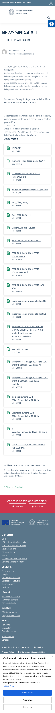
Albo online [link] (38, 647)
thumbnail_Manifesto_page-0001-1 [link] (29, 160)
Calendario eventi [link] (9, 631)
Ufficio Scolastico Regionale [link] (14, 542)
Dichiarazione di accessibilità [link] (31, 652)
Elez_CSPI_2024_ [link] (20, 202)
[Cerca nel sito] (49, 18)
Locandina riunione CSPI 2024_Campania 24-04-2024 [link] (25, 414)
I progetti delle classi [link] (11, 615)
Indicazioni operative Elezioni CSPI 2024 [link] (30, 189)
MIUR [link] (4, 539)
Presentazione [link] (8, 571)
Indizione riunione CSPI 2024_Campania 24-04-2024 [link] (25, 398)
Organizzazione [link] (8, 584)
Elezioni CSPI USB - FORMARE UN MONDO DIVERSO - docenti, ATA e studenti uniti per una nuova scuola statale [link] (27, 331)
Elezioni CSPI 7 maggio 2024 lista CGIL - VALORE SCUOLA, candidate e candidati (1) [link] (30, 381)
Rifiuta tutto (27, 707)
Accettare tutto (27, 692)
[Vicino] (52, 656)
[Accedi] (51, 3)
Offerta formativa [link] (9, 612)
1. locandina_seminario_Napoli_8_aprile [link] (29, 430)
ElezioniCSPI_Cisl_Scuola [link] (23, 227)
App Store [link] (19, 506)
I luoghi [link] (5, 574)
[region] (27, 683)
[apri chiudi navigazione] (4, 12)
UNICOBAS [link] (16, 148)
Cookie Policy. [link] (9, 685)
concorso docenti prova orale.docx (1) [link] (29, 301)
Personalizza (27, 699)
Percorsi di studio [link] (9, 602)
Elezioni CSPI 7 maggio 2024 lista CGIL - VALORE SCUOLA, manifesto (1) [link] (30, 363)
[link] (51, 23)
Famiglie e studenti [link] (10, 599)
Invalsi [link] (4, 555)
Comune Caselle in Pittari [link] (13, 561)
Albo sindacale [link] (8, 636)
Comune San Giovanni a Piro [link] (14, 558)
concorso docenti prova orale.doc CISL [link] (29, 313)
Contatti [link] (5, 639)
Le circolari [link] (6, 627)
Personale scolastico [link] (11, 596)
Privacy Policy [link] (8, 652)
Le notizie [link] (6, 624)
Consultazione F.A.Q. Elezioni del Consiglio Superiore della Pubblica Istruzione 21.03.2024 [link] (26, 133)
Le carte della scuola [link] (11, 580)
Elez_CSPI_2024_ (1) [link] (21, 215)
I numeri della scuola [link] (11, 577)
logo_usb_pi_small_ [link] (21, 349)
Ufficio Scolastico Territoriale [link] (14, 545)
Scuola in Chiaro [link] (9, 548)
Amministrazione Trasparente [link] (15, 647)
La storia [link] (5, 587)
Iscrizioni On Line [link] (9, 552)
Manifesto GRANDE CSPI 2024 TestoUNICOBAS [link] (26, 175)
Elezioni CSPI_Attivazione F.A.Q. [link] (26, 240)
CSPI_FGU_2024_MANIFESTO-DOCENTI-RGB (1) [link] (26, 270)
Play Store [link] (39, 506)
